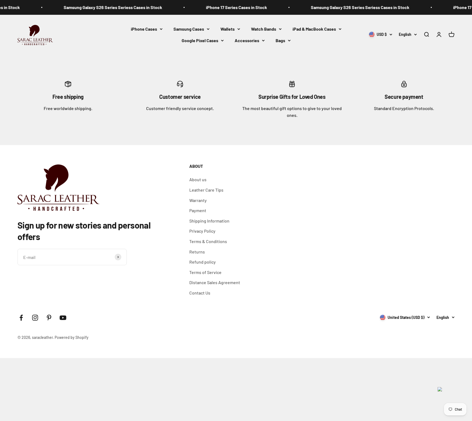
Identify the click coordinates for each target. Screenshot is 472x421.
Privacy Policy (202, 230)
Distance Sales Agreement (214, 282)
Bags (280, 40)
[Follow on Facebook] (21, 317)
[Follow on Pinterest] (49, 317)
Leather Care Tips (206, 189)
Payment (197, 210)
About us (197, 179)
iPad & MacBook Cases (314, 28)
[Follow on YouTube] (63, 317)
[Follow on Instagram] (35, 317)
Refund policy (202, 261)
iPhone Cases (144, 28)
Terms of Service (205, 272)
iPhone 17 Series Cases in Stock (227, 7)
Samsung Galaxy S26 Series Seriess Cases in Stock (104, 7)
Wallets (227, 28)
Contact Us (199, 292)
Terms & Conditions (208, 241)
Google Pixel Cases (200, 40)
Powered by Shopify (71, 337)
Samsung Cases (188, 28)
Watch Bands (263, 28)
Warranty (198, 200)
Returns (197, 251)
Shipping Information (209, 220)
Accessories (247, 40)
